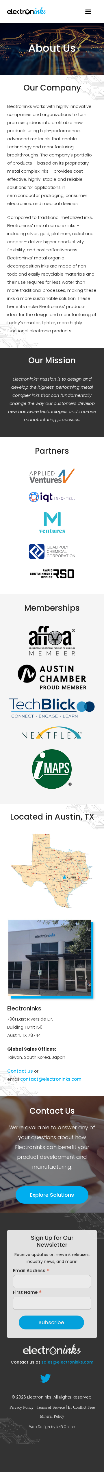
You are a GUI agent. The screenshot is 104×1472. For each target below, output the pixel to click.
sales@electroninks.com (67, 1362)
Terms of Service (51, 1407)
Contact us (20, 1071)
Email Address (31, 1270)
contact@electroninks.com (50, 1079)
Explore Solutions (52, 1194)
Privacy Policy (22, 1407)
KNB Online (65, 1426)
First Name (27, 1292)
